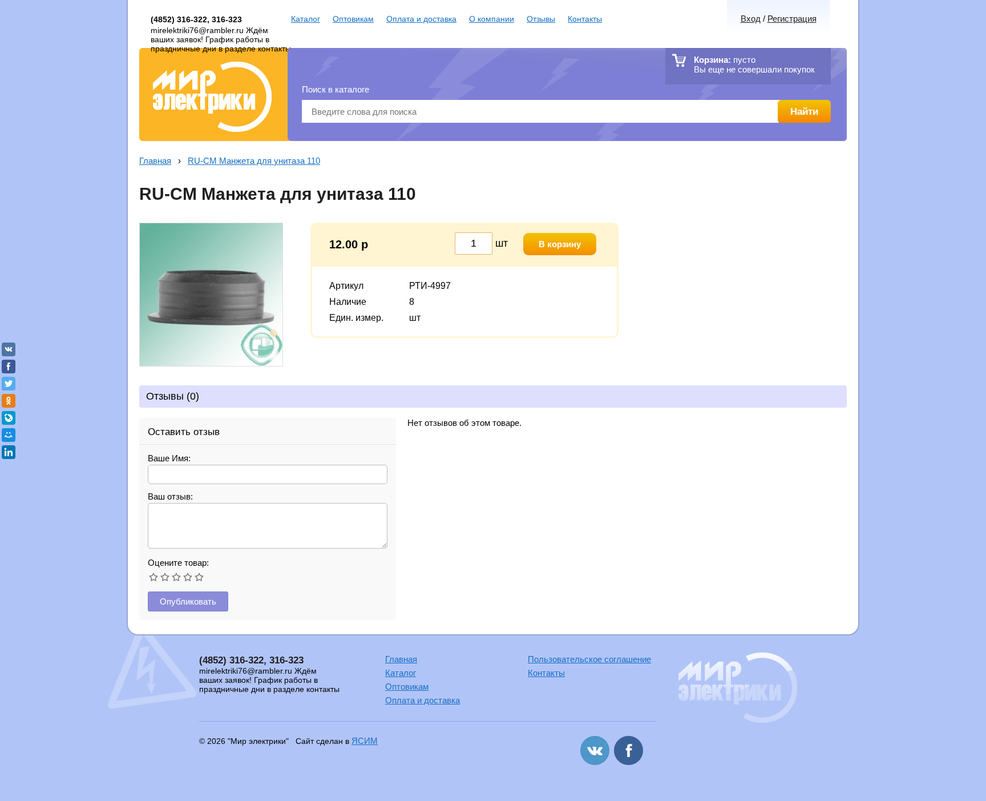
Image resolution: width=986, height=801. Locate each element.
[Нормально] (176, 577)
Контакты (585, 18)
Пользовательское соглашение (589, 659)
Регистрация (792, 18)
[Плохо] (165, 577)
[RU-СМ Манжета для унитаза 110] (211, 363)
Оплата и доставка (421, 18)
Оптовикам (353, 18)
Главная (155, 161)
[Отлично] (199, 577)
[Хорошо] (187, 577)
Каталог (305, 18)
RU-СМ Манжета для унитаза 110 (254, 161)
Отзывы (541, 18)
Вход (751, 18)
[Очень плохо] (153, 577)
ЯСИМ (364, 741)
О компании (491, 18)
